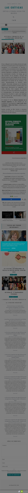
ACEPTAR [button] (13, 248)
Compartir (25, 490)
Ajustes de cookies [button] (6, 248)
